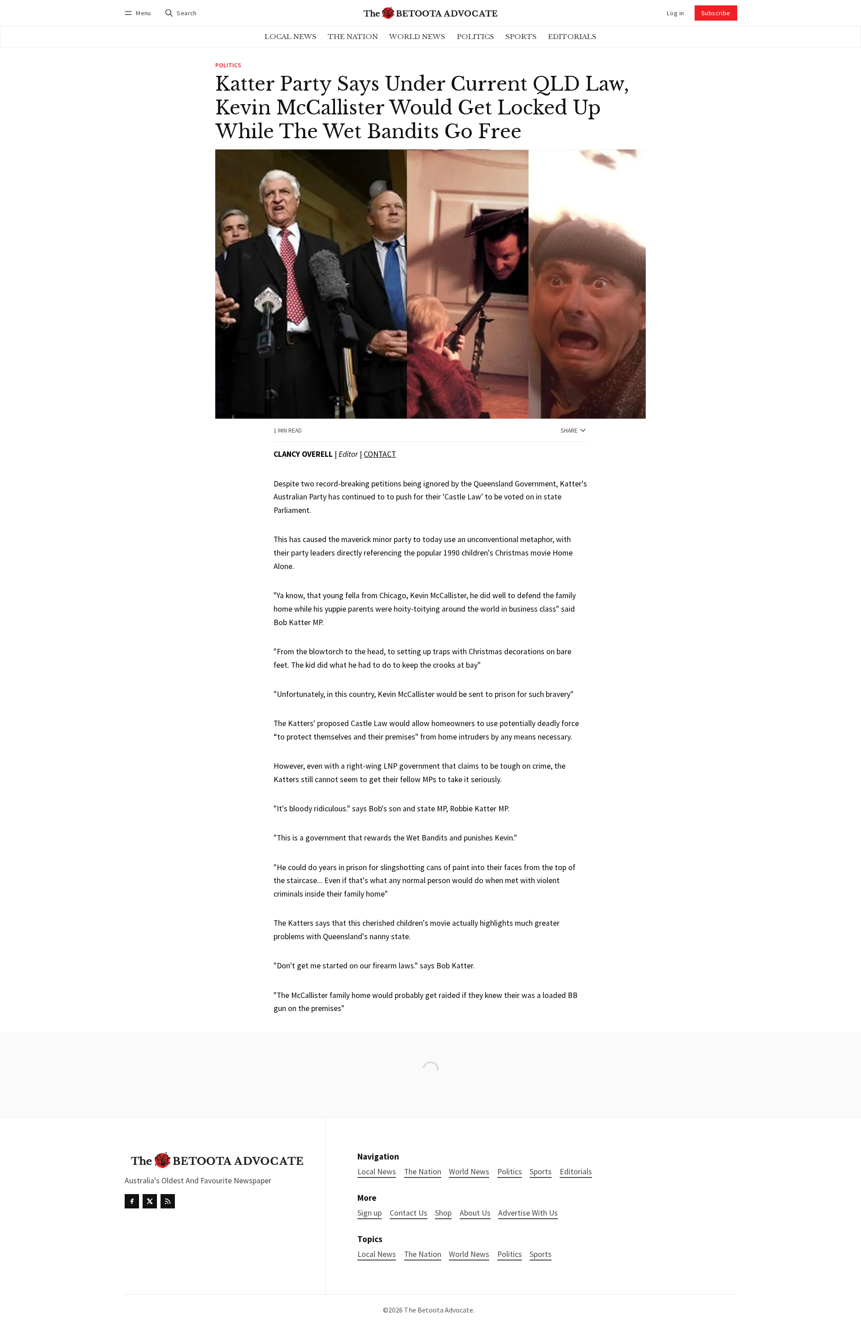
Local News (376, 1254)
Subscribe (716, 13)
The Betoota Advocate (438, 1309)
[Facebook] (132, 1201)
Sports (541, 1254)
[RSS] (168, 1201)
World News (469, 1254)
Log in (675, 13)
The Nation (422, 1254)
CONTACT (380, 454)
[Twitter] (150, 1201)
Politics (228, 65)
